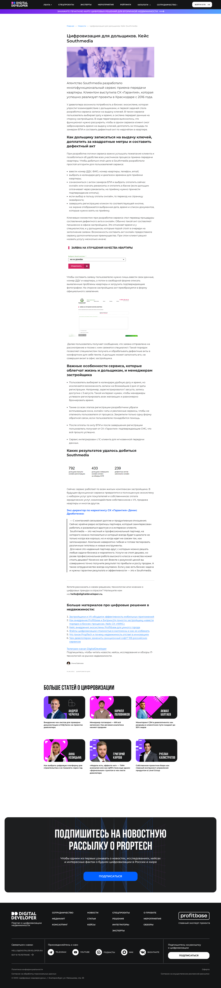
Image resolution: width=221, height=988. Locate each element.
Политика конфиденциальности (27, 969)
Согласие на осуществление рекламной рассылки (185, 974)
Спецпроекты (66, 5)
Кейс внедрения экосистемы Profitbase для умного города (104, 627)
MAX (131, 952)
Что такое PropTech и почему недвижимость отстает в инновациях (109, 634)
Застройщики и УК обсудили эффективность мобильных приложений (111, 616)
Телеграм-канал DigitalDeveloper (87, 648)
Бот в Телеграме (21, 955)
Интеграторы (120, 924)
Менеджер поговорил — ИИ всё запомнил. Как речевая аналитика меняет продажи (107, 724)
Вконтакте (153, 952)
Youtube (85, 952)
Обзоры (148, 924)
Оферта (205, 969)
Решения (118, 918)
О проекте (150, 912)
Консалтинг (60, 924)
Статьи (91, 918)
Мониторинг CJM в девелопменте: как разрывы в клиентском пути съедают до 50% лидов (155, 724)
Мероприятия (106, 5)
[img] (20, 4)
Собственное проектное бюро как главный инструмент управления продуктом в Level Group (152, 768)
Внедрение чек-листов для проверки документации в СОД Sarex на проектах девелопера (63, 724)
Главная (70, 26)
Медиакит (58, 918)
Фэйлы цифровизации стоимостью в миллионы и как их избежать (109, 631)
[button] (110, 876)
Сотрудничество (62, 912)
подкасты (109, 952)
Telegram (61, 952)
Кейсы (91, 924)
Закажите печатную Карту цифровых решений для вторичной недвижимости (107, 11)
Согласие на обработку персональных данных (34, 974)
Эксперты (86, 5)
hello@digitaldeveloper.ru (27, 951)
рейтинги (125, 5)
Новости (82, 26)
